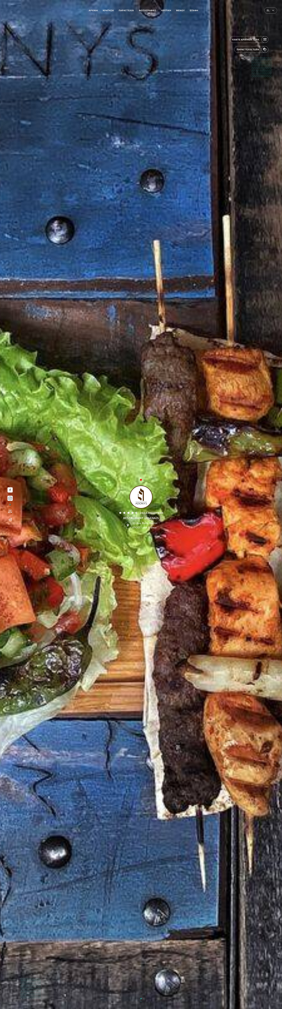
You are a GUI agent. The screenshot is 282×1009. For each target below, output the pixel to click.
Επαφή (194, 10)
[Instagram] (10, 498)
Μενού (180, 10)
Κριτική (166, 10)
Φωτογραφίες (147, 10)
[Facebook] (10, 490)
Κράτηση (108, 10)
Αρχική (93, 10)
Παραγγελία (126, 10)
